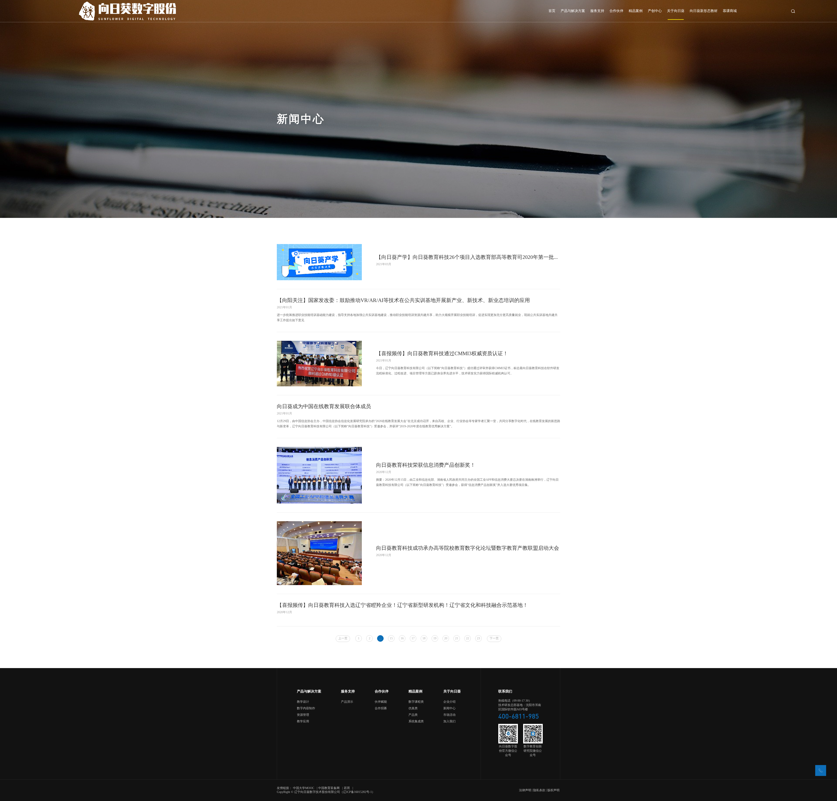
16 (402, 638)
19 (434, 638)
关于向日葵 (675, 11)
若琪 (347, 788)
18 (423, 638)
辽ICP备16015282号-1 (357, 792)
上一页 (342, 638)
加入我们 (449, 721)
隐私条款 (539, 790)
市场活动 (449, 715)
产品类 (413, 715)
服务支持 (597, 11)
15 (391, 638)
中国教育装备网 (329, 788)
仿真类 (413, 708)
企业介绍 (449, 702)
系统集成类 (416, 721)
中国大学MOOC (303, 788)
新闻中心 (449, 708)
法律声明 (525, 790)
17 (413, 638)
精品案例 (636, 11)
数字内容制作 (306, 708)
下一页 (494, 638)
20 (445, 638)
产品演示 (347, 702)
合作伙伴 (616, 11)
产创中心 (655, 11)
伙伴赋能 (381, 702)
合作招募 (381, 708)
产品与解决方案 (573, 11)
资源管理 (303, 715)
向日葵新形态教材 (704, 11)
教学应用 (303, 721)
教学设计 (303, 702)
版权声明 (553, 790)
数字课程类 (416, 702)
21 (456, 638)
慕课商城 (730, 11)
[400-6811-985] (820, 770)
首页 (551, 11)
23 (478, 638)
